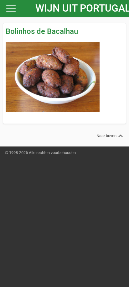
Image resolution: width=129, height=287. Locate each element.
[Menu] (16, 8)
